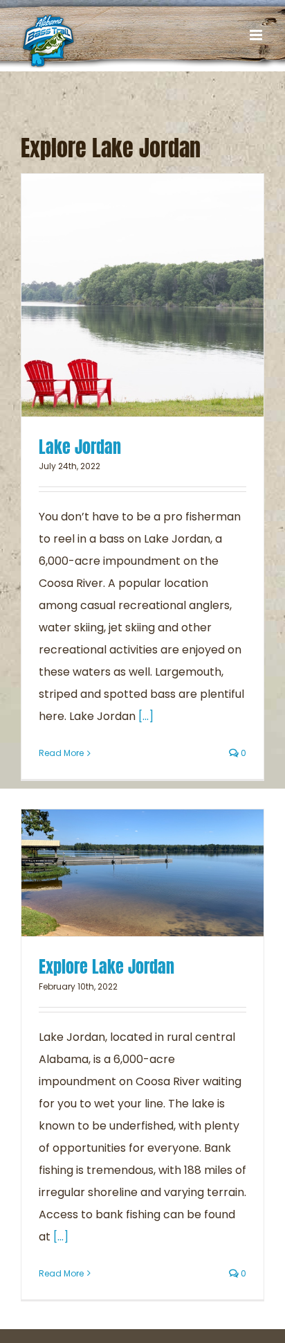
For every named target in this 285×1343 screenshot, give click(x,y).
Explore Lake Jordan (106, 966)
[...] (146, 716)
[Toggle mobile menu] (257, 35)
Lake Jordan (80, 446)
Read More (61, 753)
